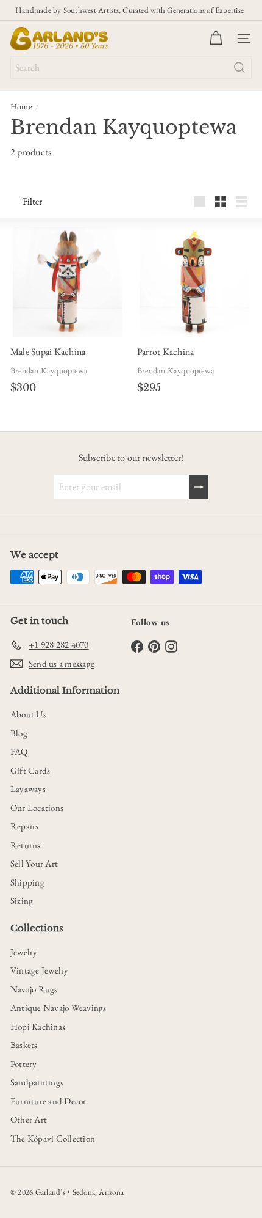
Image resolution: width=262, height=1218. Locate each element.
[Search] (239, 67)
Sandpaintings (36, 1082)
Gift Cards (30, 770)
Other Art (28, 1119)
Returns (25, 845)
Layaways (28, 788)
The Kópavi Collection (52, 1138)
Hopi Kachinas (37, 1026)
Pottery (23, 1063)
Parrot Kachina (165, 351)
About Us (28, 714)
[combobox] (131, 67)
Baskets (24, 1045)
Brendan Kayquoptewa (49, 370)
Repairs (24, 826)
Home (21, 106)
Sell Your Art (34, 863)
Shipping (27, 882)
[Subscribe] (198, 487)
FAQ (19, 751)
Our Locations (36, 807)
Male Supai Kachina (47, 351)
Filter (32, 201)
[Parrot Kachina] (195, 282)
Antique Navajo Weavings (58, 1007)
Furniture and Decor (48, 1101)
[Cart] (216, 38)
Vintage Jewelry (39, 970)
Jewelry (24, 952)
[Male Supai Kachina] (68, 282)
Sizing (21, 900)
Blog (18, 733)
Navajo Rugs (34, 989)
